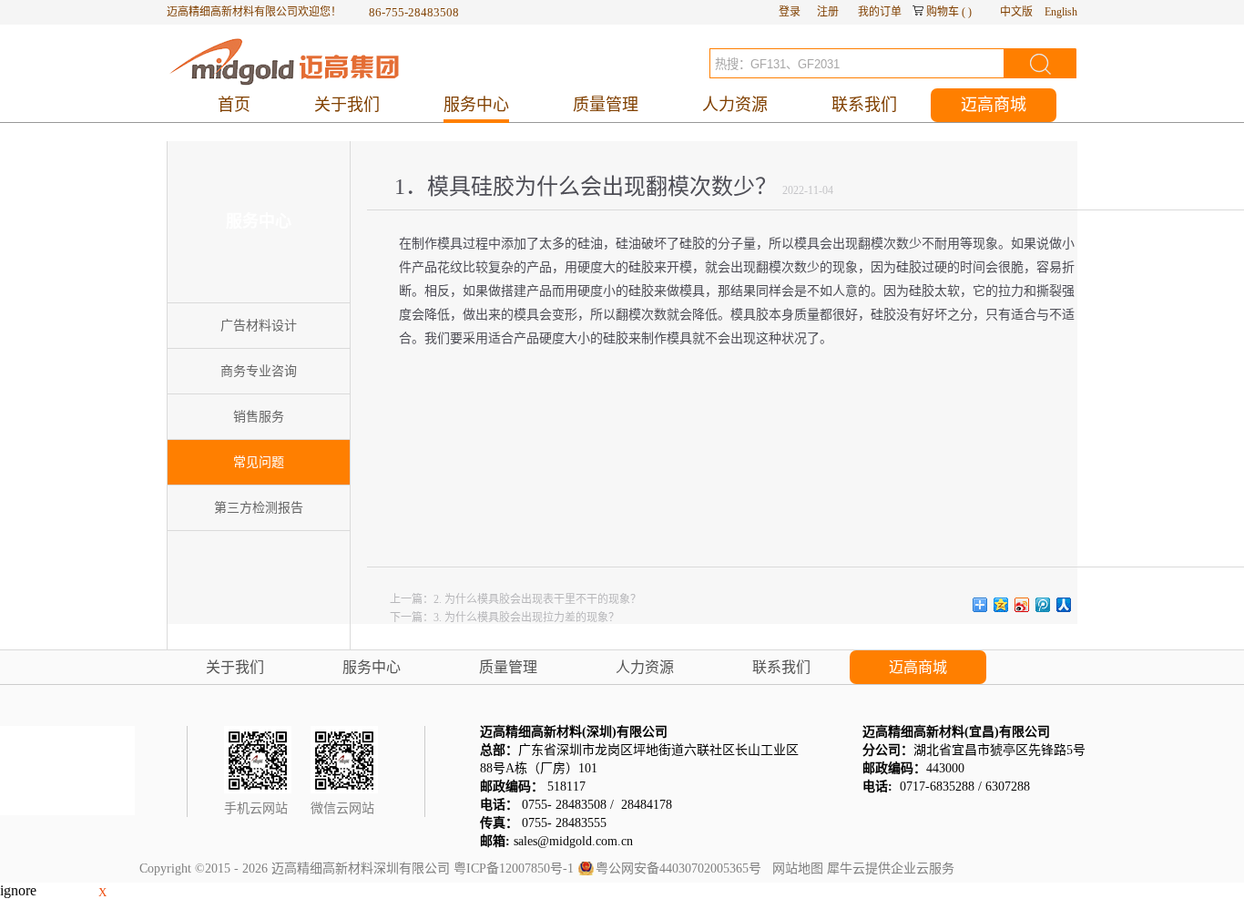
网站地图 (794, 868)
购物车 (942, 11)
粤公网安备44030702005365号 (678, 868)
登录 (789, 11)
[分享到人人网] (1064, 605)
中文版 (1016, 11)
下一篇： (504, 617)
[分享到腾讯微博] (1043, 605)
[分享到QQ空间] (1001, 605)
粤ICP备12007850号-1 (514, 868)
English (1061, 11)
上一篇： (515, 599)
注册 (828, 11)
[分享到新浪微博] (1022, 605)
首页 (234, 105)
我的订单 (880, 11)
